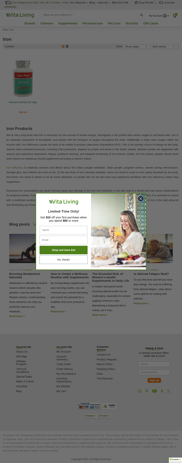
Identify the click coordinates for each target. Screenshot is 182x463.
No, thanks (63, 259)
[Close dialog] (141, 198)
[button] (175, 460)
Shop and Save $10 (63, 250)
